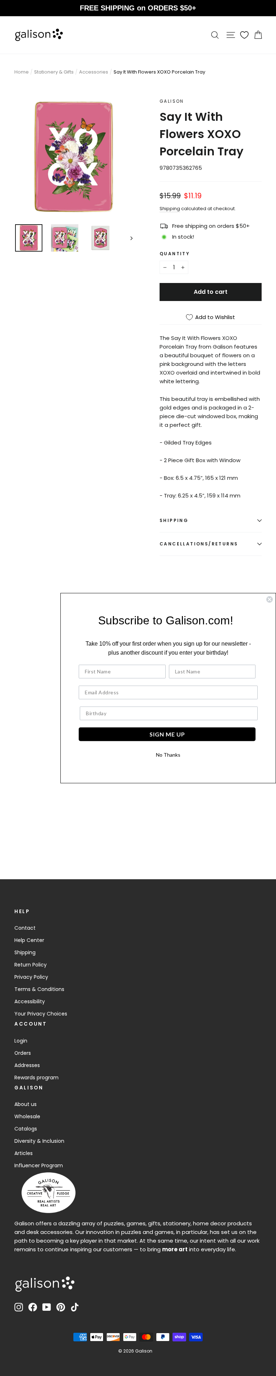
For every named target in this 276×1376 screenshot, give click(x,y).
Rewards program (36, 1077)
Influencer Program (38, 1165)
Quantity (175, 254)
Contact (25, 928)
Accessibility (29, 1001)
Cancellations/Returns (199, 544)
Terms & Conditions (39, 989)
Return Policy (30, 964)
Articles (23, 1153)
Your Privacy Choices (40, 1013)
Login (20, 1040)
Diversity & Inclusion (39, 1141)
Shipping (170, 208)
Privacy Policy (31, 977)
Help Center (29, 940)
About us (25, 1104)
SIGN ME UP (167, 734)
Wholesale (27, 1116)
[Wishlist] (244, 35)
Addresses (27, 1065)
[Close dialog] (269, 599)
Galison (172, 101)
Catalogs (25, 1128)
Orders (22, 1053)
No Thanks (168, 755)
